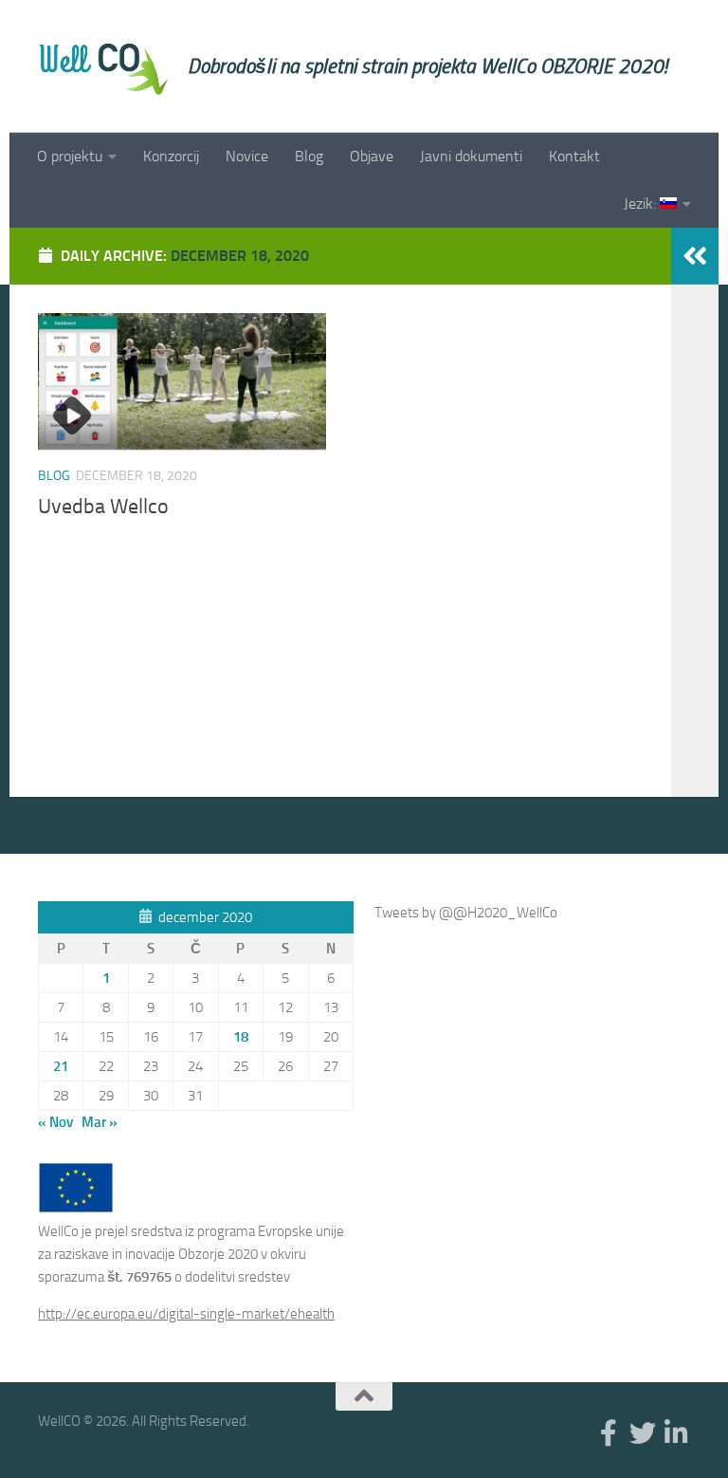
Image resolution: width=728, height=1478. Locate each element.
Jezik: (642, 203)
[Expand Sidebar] (695, 256)
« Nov (55, 1122)
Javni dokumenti (471, 156)
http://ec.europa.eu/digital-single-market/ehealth (186, 1313)
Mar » (100, 1122)
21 (60, 1066)
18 (240, 1036)
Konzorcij (171, 156)
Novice (247, 156)
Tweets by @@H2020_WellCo (465, 912)
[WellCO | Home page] (103, 66)
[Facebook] (608, 1433)
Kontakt (574, 156)
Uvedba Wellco (103, 506)
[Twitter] (642, 1433)
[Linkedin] (677, 1433)
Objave (371, 156)
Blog (309, 156)
